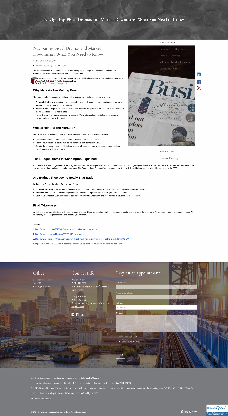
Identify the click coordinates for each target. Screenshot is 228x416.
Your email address (134, 292)
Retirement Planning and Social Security (175, 97)
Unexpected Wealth (169, 68)
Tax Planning (166, 105)
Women (163, 55)
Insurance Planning (169, 112)
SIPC (129, 383)
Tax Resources (177, 131)
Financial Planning (168, 82)
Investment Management (171, 88)
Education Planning (169, 118)
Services (163, 75)
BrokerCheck (92, 378)
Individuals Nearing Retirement (175, 62)
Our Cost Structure (169, 29)
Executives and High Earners (173, 49)
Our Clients (165, 36)
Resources (175, 125)
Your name (121, 282)
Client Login (165, 144)
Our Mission (180, 16)
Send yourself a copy (131, 341)
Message (119, 313)
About (162, 9)
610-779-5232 (80, 283)
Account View (166, 151)
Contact (190, 138)
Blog (191, 131)
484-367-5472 (80, 300)
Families (176, 55)
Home (190, 3)
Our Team (164, 16)
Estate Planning (185, 105)
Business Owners (167, 42)
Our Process (165, 23)
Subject (119, 303)
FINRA (122, 383)
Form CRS (47, 398)
